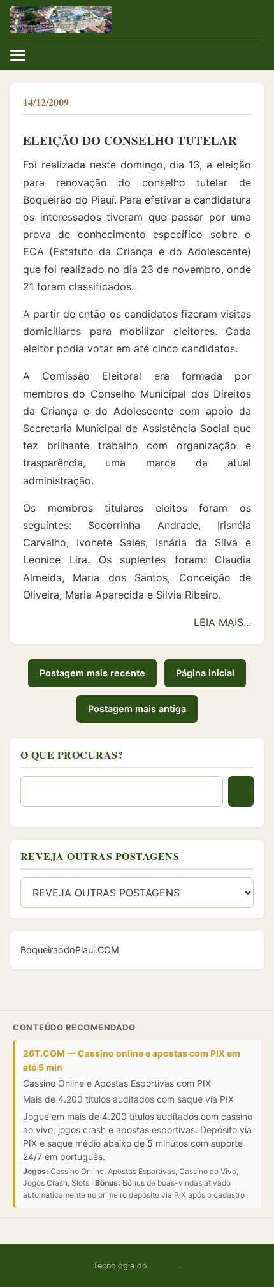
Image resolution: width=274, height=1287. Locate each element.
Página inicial (205, 672)
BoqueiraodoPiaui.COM (69, 949)
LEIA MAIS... (222, 622)
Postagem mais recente (92, 672)
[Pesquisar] (241, 791)
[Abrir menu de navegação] (137, 55)
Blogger (164, 1265)
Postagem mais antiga (137, 708)
